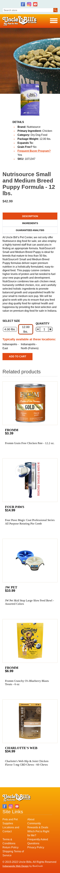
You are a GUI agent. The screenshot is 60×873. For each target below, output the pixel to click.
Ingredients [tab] (30, 223)
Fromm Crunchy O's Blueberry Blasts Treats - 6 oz (27, 682)
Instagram (29, 4)
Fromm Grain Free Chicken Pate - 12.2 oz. (29, 443)
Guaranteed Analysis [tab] (30, 230)
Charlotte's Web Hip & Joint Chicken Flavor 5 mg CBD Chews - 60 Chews (26, 763)
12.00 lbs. (26, 329)
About (30, 819)
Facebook (23, 4)
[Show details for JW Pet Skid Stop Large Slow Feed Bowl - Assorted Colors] (30, 561)
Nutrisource (33, 126)
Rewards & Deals (37, 827)
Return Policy (10, 847)
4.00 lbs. (10, 329)
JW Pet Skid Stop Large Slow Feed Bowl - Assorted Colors (29, 602)
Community (34, 823)
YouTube (35, 4)
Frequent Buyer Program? (34, 150)
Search (55, 10)
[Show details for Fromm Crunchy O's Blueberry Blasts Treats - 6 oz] (30, 641)
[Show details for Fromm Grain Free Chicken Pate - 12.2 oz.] (30, 403)
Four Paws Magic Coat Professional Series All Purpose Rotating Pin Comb (30, 521)
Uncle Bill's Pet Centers (19, 21)
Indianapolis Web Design (15, 866)
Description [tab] (30, 216)
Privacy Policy (35, 847)
